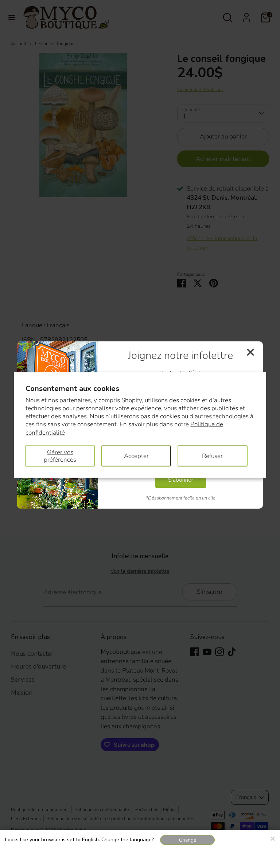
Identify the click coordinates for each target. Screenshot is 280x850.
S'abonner (180, 480)
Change (187, 840)
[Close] (272, 837)
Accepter (136, 455)
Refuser (212, 455)
